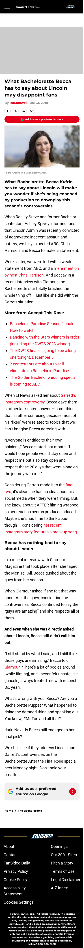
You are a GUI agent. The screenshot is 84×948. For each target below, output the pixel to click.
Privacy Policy (16, 871)
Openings (59, 846)
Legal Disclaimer (65, 879)
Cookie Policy (15, 879)
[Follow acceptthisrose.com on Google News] (72, 791)
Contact (11, 854)
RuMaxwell (19, 103)
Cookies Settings (19, 902)
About (9, 846)
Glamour (11, 667)
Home (8, 810)
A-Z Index (59, 888)
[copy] (32, 111)
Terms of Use (63, 871)
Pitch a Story (62, 863)
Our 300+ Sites (64, 854)
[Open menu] (7, 6)
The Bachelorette (30, 810)
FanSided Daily (17, 863)
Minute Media (26, 913)
